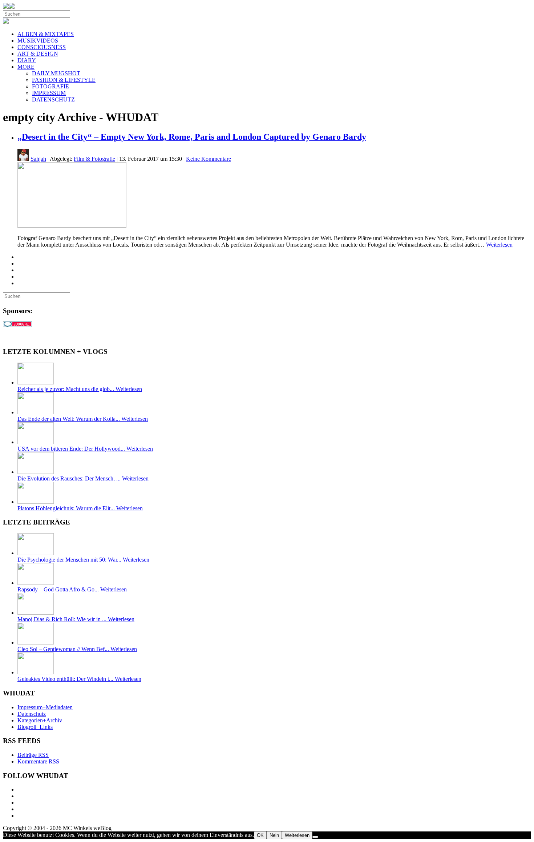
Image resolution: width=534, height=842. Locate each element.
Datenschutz (31, 714)
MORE (26, 67)
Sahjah (38, 159)
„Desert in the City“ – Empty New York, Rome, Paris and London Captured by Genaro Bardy (191, 136)
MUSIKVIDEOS (37, 40)
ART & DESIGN (37, 54)
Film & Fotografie (94, 159)
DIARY (26, 60)
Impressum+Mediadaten (45, 707)
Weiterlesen (499, 245)
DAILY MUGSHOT (56, 73)
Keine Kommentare (208, 159)
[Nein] (315, 837)
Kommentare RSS (38, 761)
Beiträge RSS (33, 755)
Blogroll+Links (35, 727)
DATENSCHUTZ (53, 99)
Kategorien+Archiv (39, 720)
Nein (274, 835)
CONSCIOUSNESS (41, 47)
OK (260, 835)
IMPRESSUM (49, 93)
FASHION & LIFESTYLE (64, 80)
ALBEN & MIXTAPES (45, 34)
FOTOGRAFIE (50, 86)
